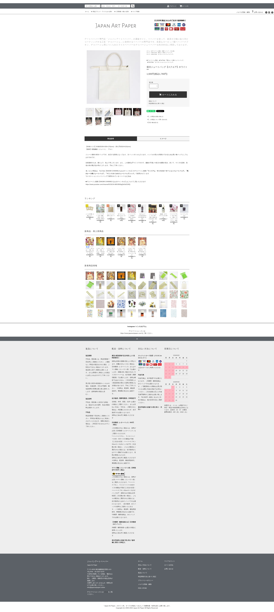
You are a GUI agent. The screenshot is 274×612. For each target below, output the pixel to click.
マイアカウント (169, 561)
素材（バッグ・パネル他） (168, 51)
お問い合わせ (258, 12)
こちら (106, 592)
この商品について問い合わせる (158, 119)
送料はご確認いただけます (124, 458)
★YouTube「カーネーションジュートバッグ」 (162, 54)
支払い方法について (145, 565)
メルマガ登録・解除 (243, 12)
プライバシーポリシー (145, 580)
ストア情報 (136, 11)
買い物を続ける (153, 122)
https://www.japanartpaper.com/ (131, 333)
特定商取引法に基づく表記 (156, 103)
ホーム (87, 11)
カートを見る (168, 565)
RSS (139, 588)
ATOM (144, 588)
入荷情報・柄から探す (122, 11)
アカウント (172, 6)
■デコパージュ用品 (156, 51)
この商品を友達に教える (156, 116)
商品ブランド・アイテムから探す (102, 11)
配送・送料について (145, 569)
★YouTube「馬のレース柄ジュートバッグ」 (162, 52)
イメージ (163, 138)
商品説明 (110, 138)
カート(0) (185, 6)
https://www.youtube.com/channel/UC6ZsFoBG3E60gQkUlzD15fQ (108, 184)
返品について (152, 101)
